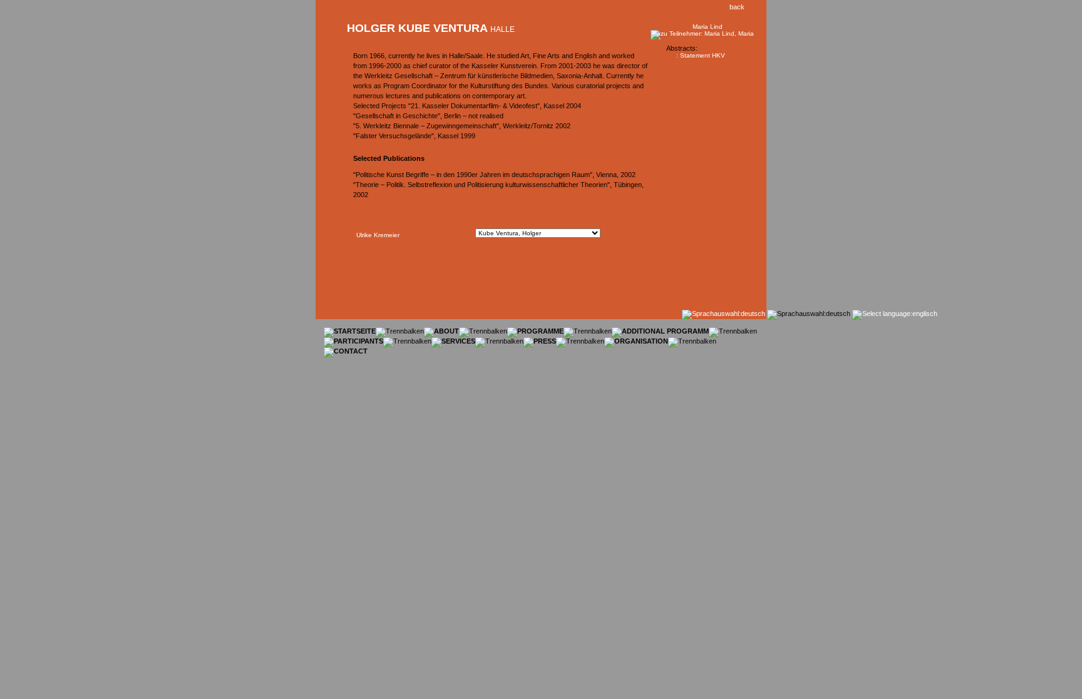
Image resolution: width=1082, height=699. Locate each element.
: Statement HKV (700, 55)
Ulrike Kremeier (377, 235)
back (734, 7)
